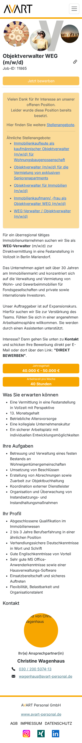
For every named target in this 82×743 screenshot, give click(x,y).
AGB (14, 723)
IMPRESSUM (31, 723)
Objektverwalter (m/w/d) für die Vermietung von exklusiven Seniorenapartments (41, 172)
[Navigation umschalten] (74, 9)
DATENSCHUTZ (58, 723)
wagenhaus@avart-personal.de (45, 676)
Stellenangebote (60, 124)
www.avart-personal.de (41, 714)
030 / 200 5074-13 (35, 669)
